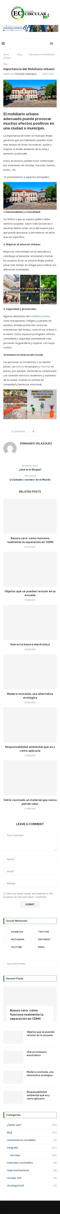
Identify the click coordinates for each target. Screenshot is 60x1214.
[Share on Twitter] (43, 431)
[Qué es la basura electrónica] (30, 622)
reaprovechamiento (32, 1170)
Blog (19, 54)
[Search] (56, 43)
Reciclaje (33, 1155)
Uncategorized (32, 1185)
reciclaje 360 (32, 1177)
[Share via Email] (49, 431)
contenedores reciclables (32, 1140)
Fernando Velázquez (25, 73)
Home (6, 54)
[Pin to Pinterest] (46, 431)
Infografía (32, 1147)
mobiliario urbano (40, 316)
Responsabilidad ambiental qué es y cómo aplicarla (38, 1095)
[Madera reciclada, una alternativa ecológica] (30, 671)
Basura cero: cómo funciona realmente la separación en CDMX (26, 1014)
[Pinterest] (28, 1207)
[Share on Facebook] (39, 431)
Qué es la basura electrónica (30, 644)
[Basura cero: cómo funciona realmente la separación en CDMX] (30, 516)
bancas (20, 366)
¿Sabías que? (32, 1124)
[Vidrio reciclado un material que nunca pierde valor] (30, 777)
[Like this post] (35, 431)
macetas (45, 366)
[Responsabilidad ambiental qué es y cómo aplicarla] (30, 724)
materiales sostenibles (32, 1162)
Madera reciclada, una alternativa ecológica (40, 1074)
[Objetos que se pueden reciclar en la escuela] (30, 569)
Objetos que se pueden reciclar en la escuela (41, 1034)
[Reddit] (32, 1207)
